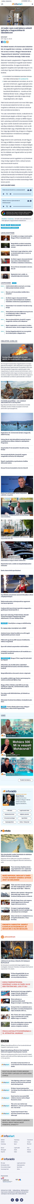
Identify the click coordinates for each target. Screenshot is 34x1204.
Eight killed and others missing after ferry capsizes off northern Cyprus (17, 1074)
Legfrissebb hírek (21, 1163)
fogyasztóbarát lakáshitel (10, 227)
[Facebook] (17, 1200)
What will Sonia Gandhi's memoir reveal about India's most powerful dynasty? (16, 1123)
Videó (15, 1152)
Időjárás (29, 1152)
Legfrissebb (17, 1147)
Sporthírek (19, 1167)
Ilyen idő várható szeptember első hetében (15, 646)
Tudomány (16, 1140)
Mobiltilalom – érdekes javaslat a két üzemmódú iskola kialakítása (15, 516)
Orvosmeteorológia (5, 1167)
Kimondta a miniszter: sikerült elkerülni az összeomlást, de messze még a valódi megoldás (15, 927)
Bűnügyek (3, 1149)
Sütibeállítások (22, 1193)
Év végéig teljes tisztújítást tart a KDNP (13, 628)
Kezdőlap (4, 218)
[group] (10, 194)
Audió (15, 1149)
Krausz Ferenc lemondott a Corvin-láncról (14, 468)
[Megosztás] (30, 190)
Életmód (29, 1144)
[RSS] (12, 1200)
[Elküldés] (7, 42)
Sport (15, 1144)
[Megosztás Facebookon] (2, 42)
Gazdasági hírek (5, 1169)
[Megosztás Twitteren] (5, 42)
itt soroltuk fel (23, 79)
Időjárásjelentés (21, 1165)
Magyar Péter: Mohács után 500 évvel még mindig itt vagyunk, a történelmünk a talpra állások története (15, 686)
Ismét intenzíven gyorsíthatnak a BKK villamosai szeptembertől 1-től (15, 537)
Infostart (4, 37)
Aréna (18, 1169)
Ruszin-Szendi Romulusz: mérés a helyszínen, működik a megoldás (14, 494)
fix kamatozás (15, 225)
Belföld (2, 1140)
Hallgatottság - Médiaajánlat (20, 1190)
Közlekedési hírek (5, 1165)
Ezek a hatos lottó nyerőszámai (11, 570)
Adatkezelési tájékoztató (14, 1192)
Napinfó (3, 1152)
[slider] (22, 194)
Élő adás (10, 810)
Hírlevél (29, 1149)
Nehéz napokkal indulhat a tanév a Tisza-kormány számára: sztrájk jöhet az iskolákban (16, 878)
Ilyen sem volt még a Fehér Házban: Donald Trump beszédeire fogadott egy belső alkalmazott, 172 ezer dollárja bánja (15, 616)
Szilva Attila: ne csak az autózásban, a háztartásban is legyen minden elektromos (13, 559)
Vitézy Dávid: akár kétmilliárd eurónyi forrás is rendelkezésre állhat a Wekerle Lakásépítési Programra (16, 441)
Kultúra (16, 1142)
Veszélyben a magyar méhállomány (19, 623)
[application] (17, 194)
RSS (16, 1193)
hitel (7, 225)
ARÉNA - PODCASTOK (6, 1)
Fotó (28, 1147)
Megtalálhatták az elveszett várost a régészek (15, 673)
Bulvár (2, 1147)
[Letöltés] (28, 190)
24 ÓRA (14, 283)
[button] (3, 194)
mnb (3, 225)
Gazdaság (10, 218)
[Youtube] (21, 1200)
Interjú (28, 1142)
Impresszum (4, 1192)
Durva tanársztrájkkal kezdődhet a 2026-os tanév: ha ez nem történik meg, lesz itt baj (16, 984)
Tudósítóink (30, 1140)
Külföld (2, 1142)
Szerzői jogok (11, 1193)
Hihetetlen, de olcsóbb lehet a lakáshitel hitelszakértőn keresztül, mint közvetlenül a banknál (15, 666)
